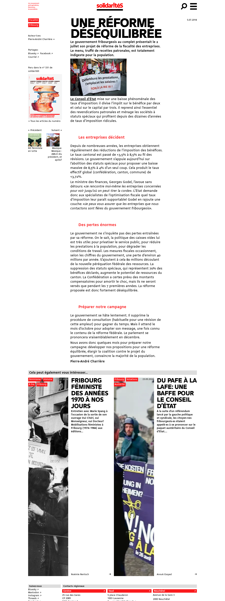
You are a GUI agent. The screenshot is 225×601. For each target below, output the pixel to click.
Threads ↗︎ (33, 598)
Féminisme (35, 379)
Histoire (47, 379)
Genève (67, 591)
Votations (132, 379)
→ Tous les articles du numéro (44, 121)
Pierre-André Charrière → (41, 39)
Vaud (111, 591)
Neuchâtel (159, 591)
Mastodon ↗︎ (34, 592)
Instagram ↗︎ (34, 595)
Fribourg (33, 25)
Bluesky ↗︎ (33, 589)
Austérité (120, 384)
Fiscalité (33, 20)
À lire (31, 384)
